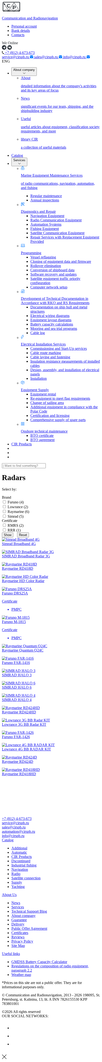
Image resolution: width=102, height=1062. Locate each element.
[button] (51, 840)
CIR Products (21, 444)
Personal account (24, 26)
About (58, 84)
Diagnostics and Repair (38, 211)
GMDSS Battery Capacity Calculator (39, 962)
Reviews (17, 937)
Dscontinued (20, 861)
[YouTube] (15, 1036)
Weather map (21, 975)
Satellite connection (26, 878)
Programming (31, 253)
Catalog (17, 155)
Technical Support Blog (29, 911)
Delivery (17, 924)
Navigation (19, 869)
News (57, 104)
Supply (16, 882)
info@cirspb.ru (75, 57)
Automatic (19, 852)
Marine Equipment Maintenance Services (58, 181)
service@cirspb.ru (16, 57)
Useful (60, 125)
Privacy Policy (22, 941)
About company (24, 70)
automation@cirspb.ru (18, 831)
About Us (9, 895)
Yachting (18, 887)
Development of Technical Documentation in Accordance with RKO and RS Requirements (55, 301)
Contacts (17, 35)
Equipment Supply (35, 390)
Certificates (19, 933)
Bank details (20, 31)
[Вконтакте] (15, 1028)
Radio (15, 874)
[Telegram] (15, 1044)
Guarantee (19, 920)
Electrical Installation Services (43, 344)
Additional (19, 848)
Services (19, 160)
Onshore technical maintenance (44, 431)
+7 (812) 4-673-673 (19, 53)
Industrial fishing (24, 865)
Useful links (11, 954)
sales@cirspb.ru (46, 57)
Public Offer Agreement (29, 928)
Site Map (18, 946)
